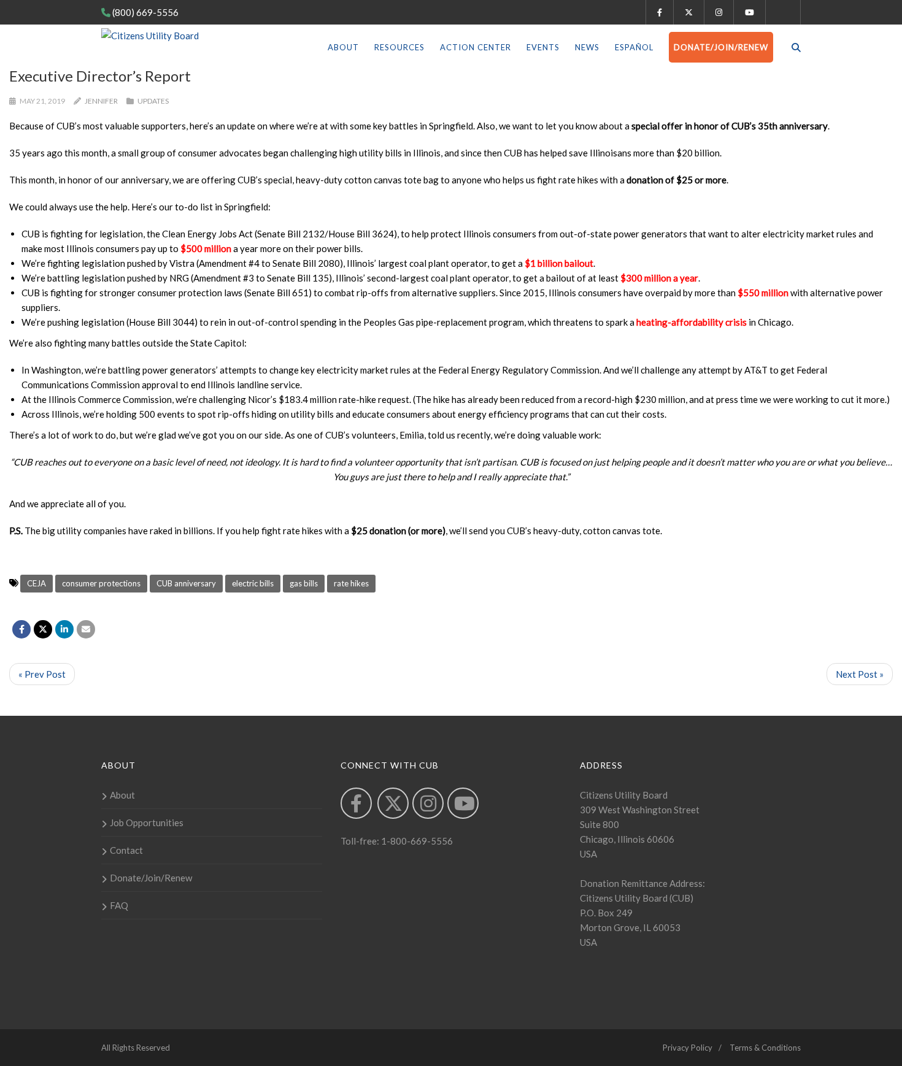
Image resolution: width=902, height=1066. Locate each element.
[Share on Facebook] (21, 629)
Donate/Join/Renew (721, 47)
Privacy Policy (687, 1048)
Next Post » (860, 674)
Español (634, 47)
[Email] (86, 629)
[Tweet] (43, 629)
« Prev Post (42, 674)
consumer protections (101, 583)
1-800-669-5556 (416, 840)
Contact (126, 850)
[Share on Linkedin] (64, 629)
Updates (153, 100)
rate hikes (351, 583)
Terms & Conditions (765, 1048)
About (343, 47)
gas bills (304, 583)
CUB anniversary (186, 583)
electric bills (253, 583)
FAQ (119, 905)
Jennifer (101, 100)
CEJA (36, 583)
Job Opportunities (146, 822)
